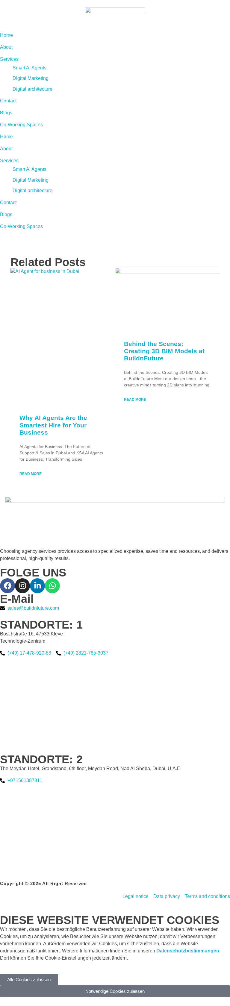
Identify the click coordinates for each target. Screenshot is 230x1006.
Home (6, 136)
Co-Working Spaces (21, 226)
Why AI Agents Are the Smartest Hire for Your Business (53, 425)
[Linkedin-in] (37, 585)
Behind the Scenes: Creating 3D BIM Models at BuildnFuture (164, 351)
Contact (8, 202)
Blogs (6, 214)
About (6, 148)
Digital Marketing (31, 180)
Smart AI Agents (29, 169)
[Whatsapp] (52, 585)
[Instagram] (22, 585)
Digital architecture (32, 190)
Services (9, 160)
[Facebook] (7, 585)
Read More (30, 474)
